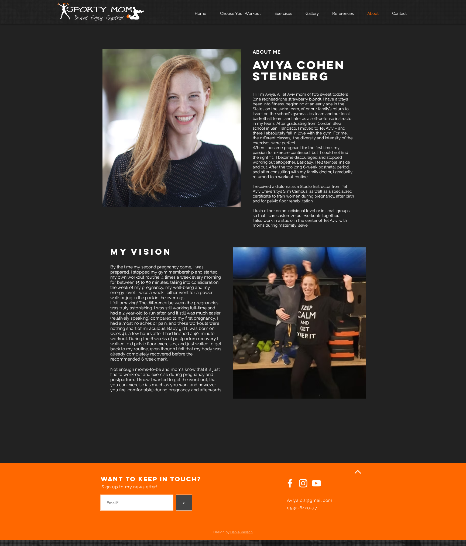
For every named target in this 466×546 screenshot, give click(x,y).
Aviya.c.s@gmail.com (310, 500)
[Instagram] (303, 483)
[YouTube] (316, 483)
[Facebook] (290, 483)
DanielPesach (241, 532)
